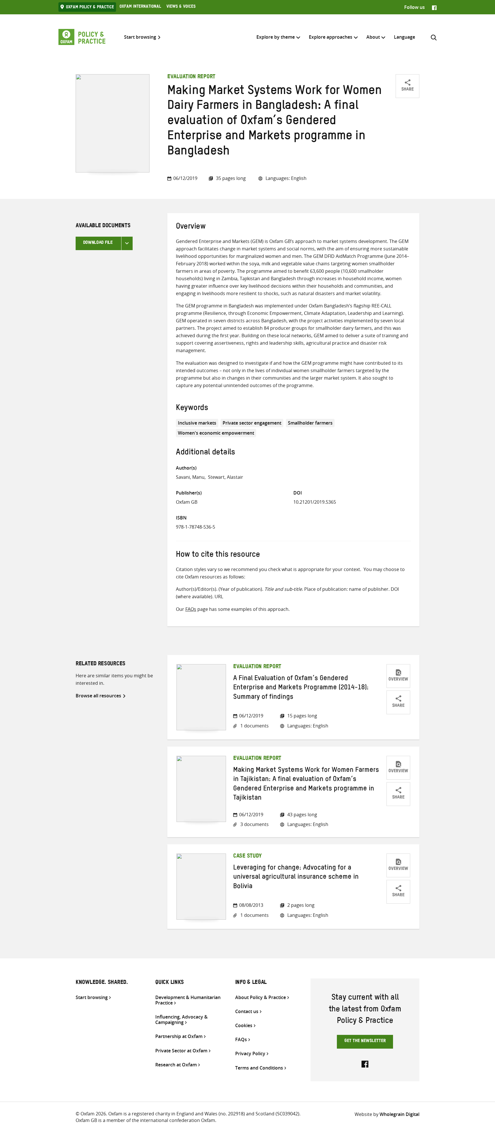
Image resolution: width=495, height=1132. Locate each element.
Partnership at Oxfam (179, 1036)
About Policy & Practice (260, 997)
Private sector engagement (252, 423)
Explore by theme (275, 37)
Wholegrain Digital (399, 1114)
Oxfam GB (186, 502)
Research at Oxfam (176, 1065)
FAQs (190, 609)
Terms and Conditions (259, 1068)
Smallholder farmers (310, 423)
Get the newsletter (365, 1041)
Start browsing (140, 37)
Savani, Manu (190, 477)
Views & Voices (181, 7)
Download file (98, 243)
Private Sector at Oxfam (181, 1050)
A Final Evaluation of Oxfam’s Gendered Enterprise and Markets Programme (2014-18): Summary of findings (301, 689)
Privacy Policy (250, 1053)
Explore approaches (330, 37)
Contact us (246, 1011)
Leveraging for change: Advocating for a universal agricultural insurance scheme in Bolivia (296, 878)
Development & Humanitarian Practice (188, 1000)
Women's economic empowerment (216, 433)
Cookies (243, 1025)
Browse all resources (98, 695)
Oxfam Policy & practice (90, 8)
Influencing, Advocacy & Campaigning (181, 1019)
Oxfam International (140, 7)
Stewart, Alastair (225, 477)
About (373, 37)
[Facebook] (434, 7)
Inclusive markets (197, 423)
